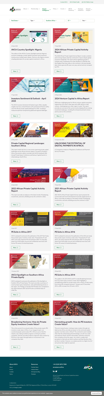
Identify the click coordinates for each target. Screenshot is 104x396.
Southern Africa (50, 20)
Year (83, 20)
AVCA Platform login (88, 2)
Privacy (11, 369)
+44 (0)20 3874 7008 (59, 364)
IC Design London (17, 387)
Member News (34, 367)
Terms (11, 374)
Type (32, 20)
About (11, 367)
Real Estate (14, 20)
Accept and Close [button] (96, 393)
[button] (26, 9)
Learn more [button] (49, 393)
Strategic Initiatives (81, 9)
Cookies (12, 371)
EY (69, 20)
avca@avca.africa (58, 367)
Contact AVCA (63, 2)
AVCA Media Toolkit (74, 2)
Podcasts (33, 374)
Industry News (34, 369)
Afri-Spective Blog (35, 371)
